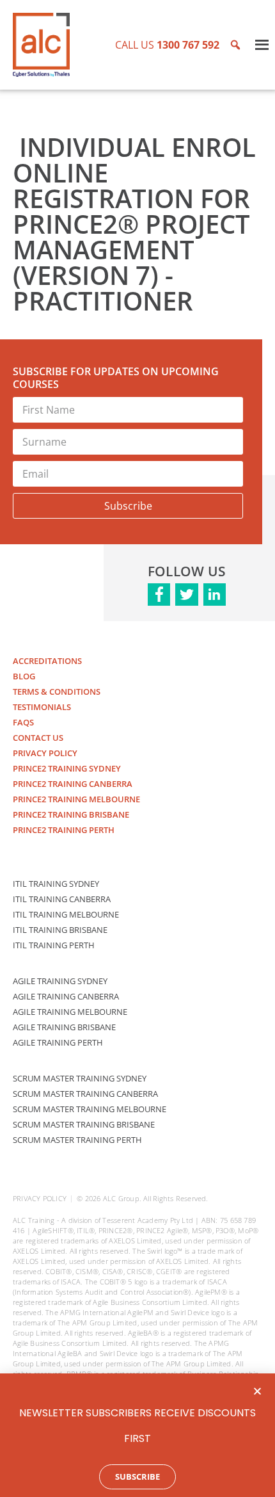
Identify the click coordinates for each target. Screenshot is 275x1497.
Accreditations (47, 661)
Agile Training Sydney (60, 981)
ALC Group (121, 1198)
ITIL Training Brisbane (60, 929)
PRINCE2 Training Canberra (72, 783)
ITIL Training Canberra (62, 899)
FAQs (23, 722)
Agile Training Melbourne (70, 1011)
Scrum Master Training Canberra (85, 1093)
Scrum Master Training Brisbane (84, 1124)
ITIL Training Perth (54, 945)
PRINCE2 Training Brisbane (71, 814)
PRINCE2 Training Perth (63, 830)
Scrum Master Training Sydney (79, 1078)
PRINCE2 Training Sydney (67, 768)
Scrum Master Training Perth (77, 1139)
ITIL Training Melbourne (66, 914)
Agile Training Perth (58, 1042)
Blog (24, 676)
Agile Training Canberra (66, 996)
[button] (257, 1391)
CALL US (167, 45)
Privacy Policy (45, 753)
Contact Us (38, 737)
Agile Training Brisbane (64, 1027)
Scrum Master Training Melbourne (89, 1109)
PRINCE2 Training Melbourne (76, 799)
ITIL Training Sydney (56, 883)
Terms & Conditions (56, 691)
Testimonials (42, 707)
